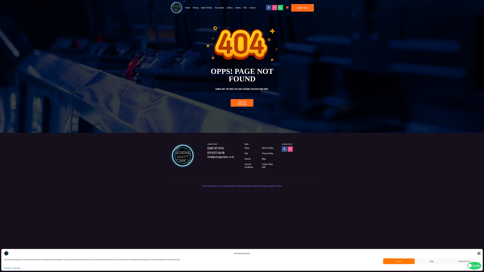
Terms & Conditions (249, 165)
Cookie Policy (7, 268)
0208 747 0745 (215, 148)
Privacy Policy (16, 268)
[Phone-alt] (280, 7)
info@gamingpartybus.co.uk (220, 156)
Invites (238, 7)
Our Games (219, 7)
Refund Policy (267, 147)
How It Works (206, 7)
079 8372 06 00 (215, 153)
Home (187, 7)
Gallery (230, 7)
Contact (252, 7)
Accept (399, 261)
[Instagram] (274, 7)
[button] (479, 253)
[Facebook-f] (268, 7)
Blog (264, 158)
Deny (432, 261)
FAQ (245, 7)
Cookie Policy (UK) (267, 165)
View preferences (464, 261)
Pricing (196, 7)
